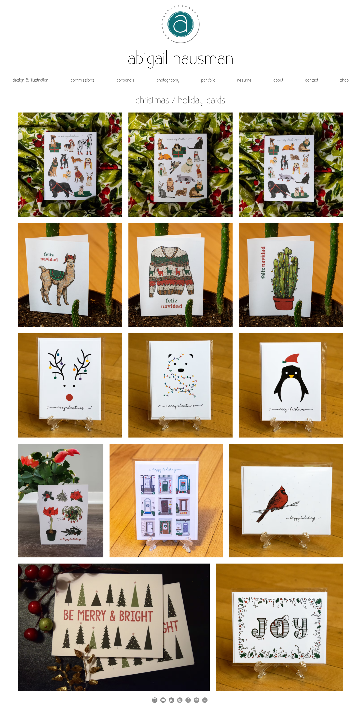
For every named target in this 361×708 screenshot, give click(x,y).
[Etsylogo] (154, 700)
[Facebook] (188, 700)
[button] (30, 80)
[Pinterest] (196, 700)
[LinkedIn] (205, 700)
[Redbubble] (163, 700)
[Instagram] (179, 700)
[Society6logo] (171, 700)
